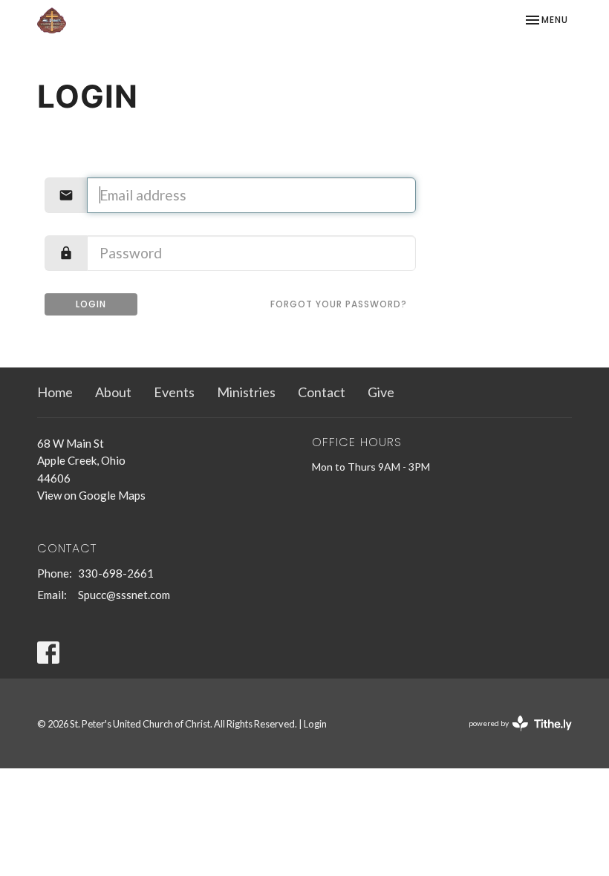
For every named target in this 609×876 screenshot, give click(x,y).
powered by (513, 736)
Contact (321, 392)
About (113, 392)
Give (381, 392)
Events (174, 392)
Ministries (246, 392)
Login (91, 304)
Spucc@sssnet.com (124, 594)
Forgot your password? (338, 304)
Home (55, 392)
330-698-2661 (116, 573)
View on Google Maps (91, 495)
